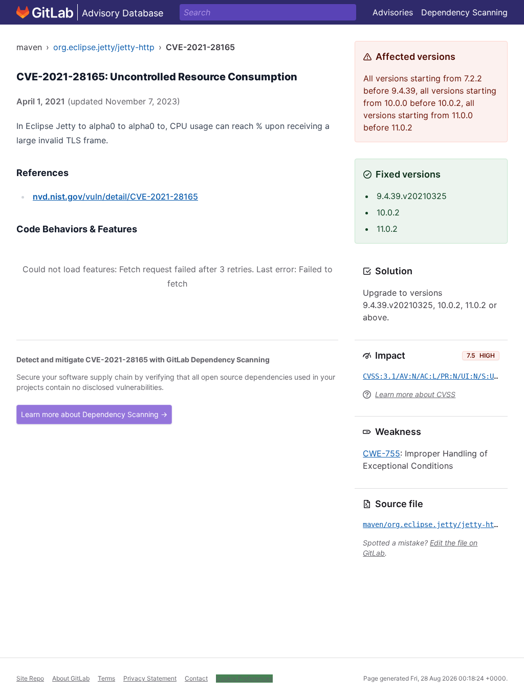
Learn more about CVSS (415, 394)
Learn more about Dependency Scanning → (94, 414)
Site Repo (30, 678)
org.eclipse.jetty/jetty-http (104, 47)
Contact (196, 678)
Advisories (393, 12)
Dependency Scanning (464, 12)
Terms (106, 678)
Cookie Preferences (244, 678)
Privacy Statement (150, 678)
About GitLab (71, 678)
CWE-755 (381, 453)
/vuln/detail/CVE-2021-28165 (115, 196)
